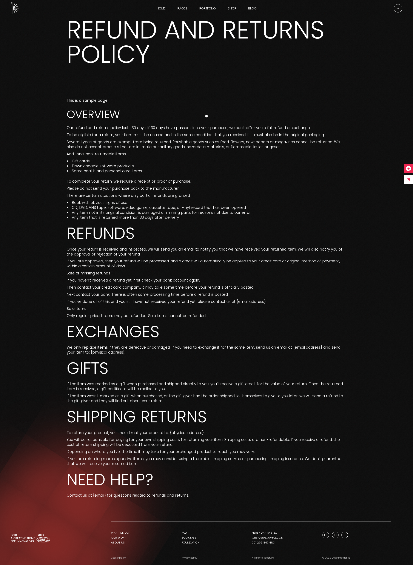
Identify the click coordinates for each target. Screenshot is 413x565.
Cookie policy (118, 557)
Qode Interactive (341, 557)
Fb (325, 535)
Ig (335, 535)
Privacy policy (189, 557)
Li (344, 535)
